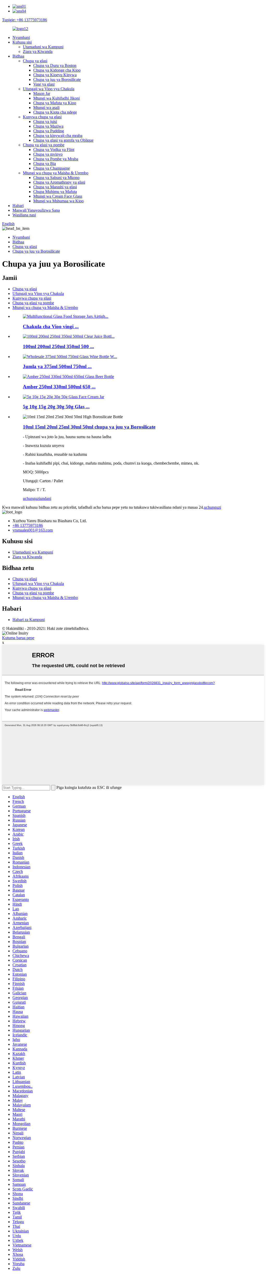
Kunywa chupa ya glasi (42, 117)
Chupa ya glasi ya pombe (43, 145)
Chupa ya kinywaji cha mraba (57, 135)
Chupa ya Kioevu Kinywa (55, 75)
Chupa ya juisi (45, 121)
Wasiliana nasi (24, 215)
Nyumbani (21, 37)
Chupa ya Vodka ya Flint (53, 149)
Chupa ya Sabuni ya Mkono (56, 177)
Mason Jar (41, 93)
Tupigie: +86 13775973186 (24, 20)
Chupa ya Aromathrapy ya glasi (59, 182)
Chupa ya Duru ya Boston (54, 65)
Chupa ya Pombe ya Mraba (55, 159)
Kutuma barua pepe (18, 638)
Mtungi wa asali (46, 107)
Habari (18, 205)
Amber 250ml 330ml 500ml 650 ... (59, 386)
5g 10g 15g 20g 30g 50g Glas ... (56, 406)
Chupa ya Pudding (48, 131)
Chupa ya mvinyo (48, 154)
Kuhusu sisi (22, 42)
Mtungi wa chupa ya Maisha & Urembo (55, 173)
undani (45, 498)
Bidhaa (18, 56)
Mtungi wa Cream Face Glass (57, 196)
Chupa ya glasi (35, 61)
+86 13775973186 (27, 525)
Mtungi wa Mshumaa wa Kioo (58, 201)
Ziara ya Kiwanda (37, 51)
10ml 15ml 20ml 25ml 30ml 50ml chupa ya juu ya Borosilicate (89, 427)
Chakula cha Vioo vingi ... (51, 326)
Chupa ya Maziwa (48, 126)
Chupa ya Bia (44, 163)
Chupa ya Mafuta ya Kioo (54, 103)
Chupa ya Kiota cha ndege (55, 112)
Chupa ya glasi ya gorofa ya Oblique (63, 140)
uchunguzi (31, 498)
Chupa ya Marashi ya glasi (55, 187)
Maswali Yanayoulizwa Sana (36, 210)
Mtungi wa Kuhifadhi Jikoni (56, 98)
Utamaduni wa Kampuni (43, 47)
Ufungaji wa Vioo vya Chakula (48, 89)
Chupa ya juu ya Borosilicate (57, 79)
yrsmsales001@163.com (32, 530)
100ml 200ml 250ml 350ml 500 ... (58, 346)
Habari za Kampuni (28, 619)
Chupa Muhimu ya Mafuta (55, 191)
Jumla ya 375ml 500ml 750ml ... (57, 366)
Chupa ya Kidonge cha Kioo (57, 70)
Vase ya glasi (44, 84)
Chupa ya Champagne (51, 168)
